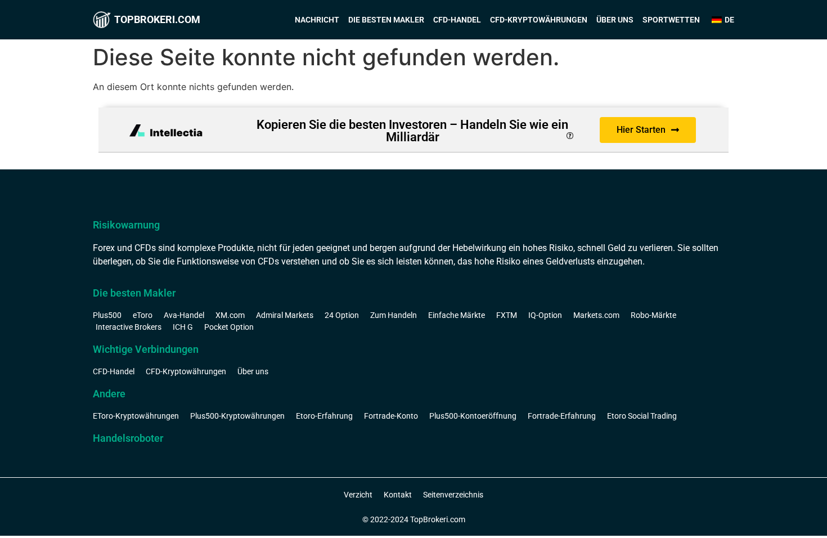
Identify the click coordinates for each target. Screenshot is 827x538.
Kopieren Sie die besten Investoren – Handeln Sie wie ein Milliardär (412, 131)
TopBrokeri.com (157, 19)
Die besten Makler (386, 19)
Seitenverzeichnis (453, 494)
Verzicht (358, 494)
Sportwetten (671, 19)
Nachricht (317, 19)
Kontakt (398, 494)
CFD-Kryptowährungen (538, 19)
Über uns (614, 19)
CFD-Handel (457, 19)
